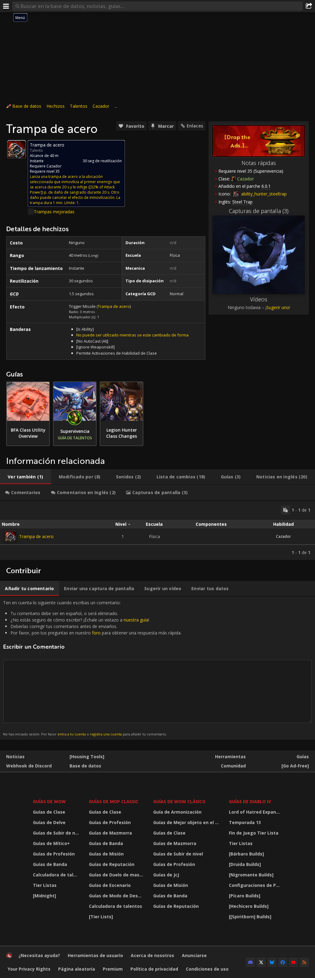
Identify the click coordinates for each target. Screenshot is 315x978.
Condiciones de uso (207, 969)
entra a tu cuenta (72, 734)
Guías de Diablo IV (250, 801)
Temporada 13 (245, 822)
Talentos (78, 106)
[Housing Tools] (87, 756)
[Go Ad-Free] (295, 766)
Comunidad (233, 766)
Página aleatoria (76, 969)
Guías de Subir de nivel (57, 833)
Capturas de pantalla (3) (259, 211)
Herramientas (230, 756)
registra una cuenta (106, 734)
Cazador (101, 106)
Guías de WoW (49, 801)
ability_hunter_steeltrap (263, 194)
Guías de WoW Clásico (179, 801)
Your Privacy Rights (29, 969)
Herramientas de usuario (95, 955)
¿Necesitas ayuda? (39, 955)
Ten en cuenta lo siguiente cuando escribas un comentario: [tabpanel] (92, 668)
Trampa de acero (114, 306)
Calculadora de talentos (57, 875)
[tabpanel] (157, 530)
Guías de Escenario (110, 885)
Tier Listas (45, 885)
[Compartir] (309, 6)
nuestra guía (136, 620)
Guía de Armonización (177, 812)
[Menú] (6, 6)
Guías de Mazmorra (110, 833)
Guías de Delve (49, 822)
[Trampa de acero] (10, 536)
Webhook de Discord (29, 766)
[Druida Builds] (245, 864)
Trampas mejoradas (54, 212)
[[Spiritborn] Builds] (250, 917)
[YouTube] (293, 962)
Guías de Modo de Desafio (117, 896)
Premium (113, 969)
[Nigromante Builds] (251, 875)
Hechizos (55, 106)
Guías (303, 756)
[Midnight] (44, 896)
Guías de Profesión (54, 854)
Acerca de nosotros (152, 955)
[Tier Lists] (101, 917)
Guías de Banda (50, 864)
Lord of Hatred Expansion (256, 812)
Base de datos (26, 106)
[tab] (25, 477)
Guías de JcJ (166, 875)
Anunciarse (194, 955)
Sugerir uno (277, 307)
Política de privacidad (154, 969)
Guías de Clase (49, 812)
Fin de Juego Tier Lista (253, 833)
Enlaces (195, 126)
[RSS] (304, 962)
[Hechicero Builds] (249, 906)
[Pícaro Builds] (244, 896)
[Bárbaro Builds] (246, 854)
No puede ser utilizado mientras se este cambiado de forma (132, 335)
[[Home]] (9, 957)
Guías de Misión (106, 854)
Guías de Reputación (111, 864)
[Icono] (16, 149)
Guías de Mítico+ (51, 843)
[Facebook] (282, 962)
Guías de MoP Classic (113, 801)
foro (96, 633)
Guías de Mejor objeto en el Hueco (187, 822)
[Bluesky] (272, 962)
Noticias (15, 756)
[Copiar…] (285, 510)
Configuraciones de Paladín (256, 885)
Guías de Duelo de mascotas (117, 875)
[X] (261, 962)
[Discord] (250, 962)
